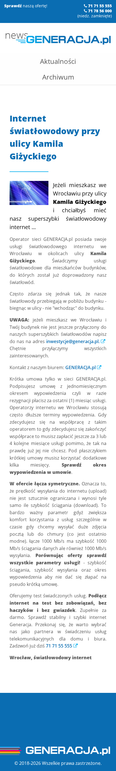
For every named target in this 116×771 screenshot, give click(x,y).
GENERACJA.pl (80, 367)
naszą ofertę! (25, 5)
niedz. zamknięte (95, 15)
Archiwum (58, 76)
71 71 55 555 (59, 646)
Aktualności (58, 61)
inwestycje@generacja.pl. (73, 341)
